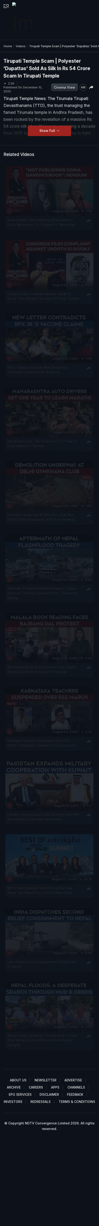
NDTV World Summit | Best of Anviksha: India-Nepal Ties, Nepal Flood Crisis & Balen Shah (40, 890)
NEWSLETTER (45, 1080)
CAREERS (36, 1087)
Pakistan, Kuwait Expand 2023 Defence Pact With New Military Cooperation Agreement (43, 817)
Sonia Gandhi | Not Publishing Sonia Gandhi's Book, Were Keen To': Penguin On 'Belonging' (41, 222)
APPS (55, 1087)
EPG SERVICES (20, 1094)
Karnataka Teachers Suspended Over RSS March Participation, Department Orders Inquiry (41, 743)
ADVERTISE (73, 1080)
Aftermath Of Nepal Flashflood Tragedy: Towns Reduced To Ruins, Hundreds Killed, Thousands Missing (42, 593)
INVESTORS (13, 1102)
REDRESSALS (40, 1102)
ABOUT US (18, 1080)
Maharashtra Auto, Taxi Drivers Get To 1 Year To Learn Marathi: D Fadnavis (42, 443)
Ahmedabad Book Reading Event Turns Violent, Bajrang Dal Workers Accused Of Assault (42, 669)
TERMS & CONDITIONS (77, 1102)
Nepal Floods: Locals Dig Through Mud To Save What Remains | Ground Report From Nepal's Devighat (42, 1040)
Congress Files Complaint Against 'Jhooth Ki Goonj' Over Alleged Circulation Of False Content (43, 296)
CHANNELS (76, 1087)
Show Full (47, 131)
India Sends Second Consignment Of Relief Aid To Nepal (41, 964)
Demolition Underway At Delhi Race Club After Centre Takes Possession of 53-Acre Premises (41, 517)
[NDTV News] (22, 20)
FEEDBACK (75, 1094)
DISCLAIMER (49, 1094)
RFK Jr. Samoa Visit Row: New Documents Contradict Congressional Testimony (37, 370)
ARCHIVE (14, 1087)
